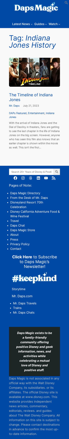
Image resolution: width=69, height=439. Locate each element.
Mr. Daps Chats (23, 312)
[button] (66, 3)
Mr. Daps (14, 105)
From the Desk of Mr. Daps (29, 198)
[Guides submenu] (46, 24)
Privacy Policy (20, 244)
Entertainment (36, 113)
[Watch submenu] (59, 24)
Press (14, 239)
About (14, 234)
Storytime (18, 289)
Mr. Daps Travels (24, 303)
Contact (15, 249)
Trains (17, 308)
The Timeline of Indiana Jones (31, 97)
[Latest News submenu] (32, 24)
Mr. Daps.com (22, 296)
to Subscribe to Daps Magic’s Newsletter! (34, 261)
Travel (14, 221)
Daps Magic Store (22, 230)
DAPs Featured (18, 113)
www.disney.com (37, 397)
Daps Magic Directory (25, 193)
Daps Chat (17, 225)
